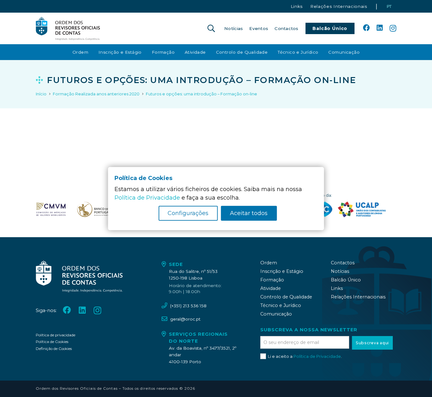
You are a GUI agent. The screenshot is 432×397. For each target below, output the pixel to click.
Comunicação (276, 314)
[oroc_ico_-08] (93, 209)
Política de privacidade (55, 335)
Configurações (188, 213)
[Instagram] (393, 28)
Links (337, 288)
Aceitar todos (249, 213)
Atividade (270, 288)
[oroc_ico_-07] (51, 209)
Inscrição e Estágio (281, 271)
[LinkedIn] (380, 28)
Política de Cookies (52, 342)
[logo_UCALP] (362, 209)
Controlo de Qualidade (286, 297)
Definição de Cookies (54, 348)
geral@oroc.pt (185, 319)
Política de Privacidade (317, 356)
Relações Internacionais (358, 297)
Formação (272, 280)
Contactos (343, 263)
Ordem (268, 263)
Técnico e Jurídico (280, 305)
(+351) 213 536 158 (188, 305)
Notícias (340, 271)
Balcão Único (346, 280)
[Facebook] (366, 28)
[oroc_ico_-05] (68, 28)
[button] (211, 28)
